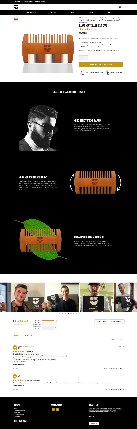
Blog (91, 12)
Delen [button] (16, 368)
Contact (72, 12)
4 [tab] (68, 314)
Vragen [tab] (27, 335)
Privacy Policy (17, 412)
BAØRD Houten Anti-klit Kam (18, 364)
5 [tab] (71, 314)
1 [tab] (60, 314)
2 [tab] (63, 314)
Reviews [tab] (16, 335)
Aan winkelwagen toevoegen (101, 65)
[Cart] (119, 8)
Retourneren (17, 416)
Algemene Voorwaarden (19, 410)
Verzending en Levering (19, 414)
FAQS (108, 12)
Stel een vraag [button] (102, 321)
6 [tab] (74, 314)
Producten (30, 12)
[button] (121, 368)
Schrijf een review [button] (117, 321)
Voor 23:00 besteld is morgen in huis (32, 1)
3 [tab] (66, 314)
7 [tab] (77, 314)
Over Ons (53, 12)
